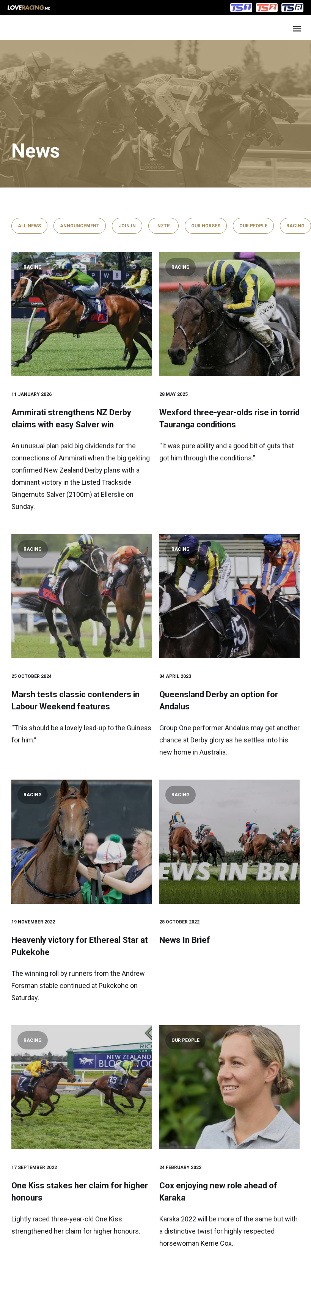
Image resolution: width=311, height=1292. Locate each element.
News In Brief (184, 940)
